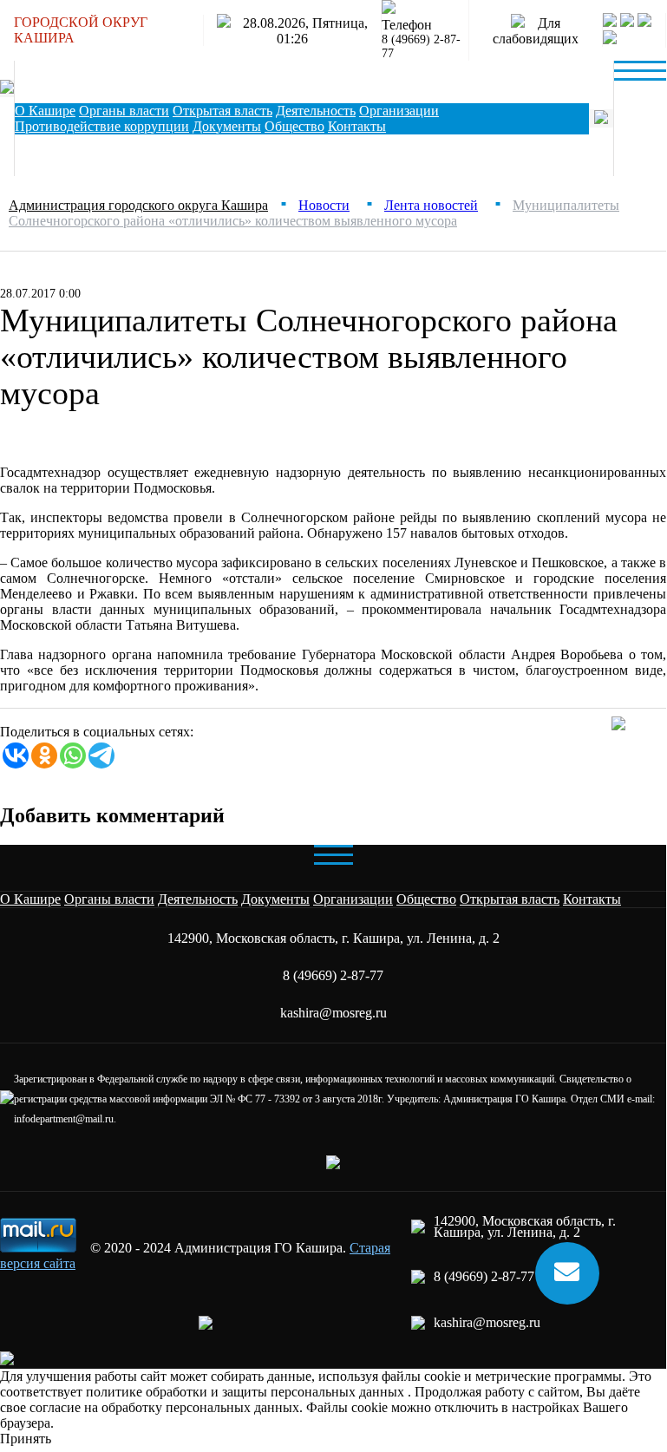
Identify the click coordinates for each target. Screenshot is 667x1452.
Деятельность (316, 110)
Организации (399, 110)
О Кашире (45, 110)
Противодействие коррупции (102, 126)
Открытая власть (222, 110)
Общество (294, 126)
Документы (227, 126)
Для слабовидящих (536, 31)
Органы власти (124, 110)
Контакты (592, 899)
